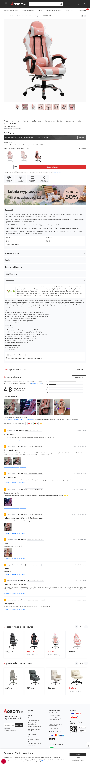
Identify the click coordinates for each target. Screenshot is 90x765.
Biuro (40, 10)
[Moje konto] (78, 4)
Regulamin (7, 728)
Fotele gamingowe (35, 16)
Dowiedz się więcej (36, 383)
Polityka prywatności (10, 730)
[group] (13, 644)
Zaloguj (30, 737)
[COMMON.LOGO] (18, 3)
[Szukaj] (61, 4)
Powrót (7, 16)
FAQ (50, 721)
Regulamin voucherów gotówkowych (55, 724)
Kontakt (30, 715)
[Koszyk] (85, 4)
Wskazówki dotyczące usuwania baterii (55, 718)
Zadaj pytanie (79, 369)
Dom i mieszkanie (28, 10)
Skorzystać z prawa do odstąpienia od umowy (35, 742)
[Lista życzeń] (70, 4)
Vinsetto (49, 237)
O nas (30, 713)
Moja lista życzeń (33, 746)
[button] (45, 210)
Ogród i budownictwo (11, 10)
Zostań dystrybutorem (34, 726)
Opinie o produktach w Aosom (35, 729)
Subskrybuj (18, 725)
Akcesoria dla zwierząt (54, 10)
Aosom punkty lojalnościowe (32, 723)
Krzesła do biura (22, 16)
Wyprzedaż (82, 10)
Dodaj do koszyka (52, 167)
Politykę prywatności (47, 761)
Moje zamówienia (33, 739)
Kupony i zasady (54, 728)
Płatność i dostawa (54, 715)
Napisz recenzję (79, 377)
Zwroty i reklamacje (55, 713)
